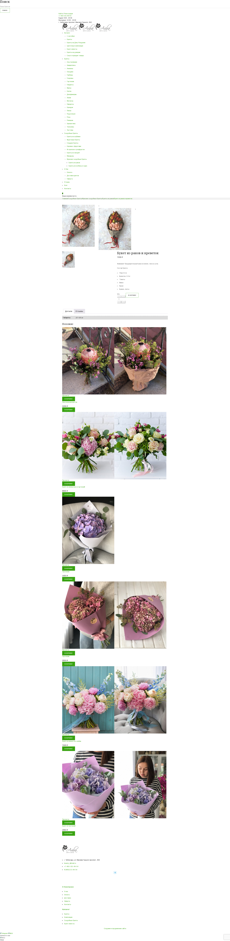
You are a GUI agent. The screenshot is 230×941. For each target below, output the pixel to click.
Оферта (67, 901)
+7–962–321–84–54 (71, 866)
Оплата (66, 894)
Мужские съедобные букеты (92, 198)
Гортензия (65, 571)
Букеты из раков (108, 198)
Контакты (67, 904)
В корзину (132, 295)
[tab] (68, 311)
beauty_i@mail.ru (70, 863)
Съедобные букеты (75, 198)
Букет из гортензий (68, 826)
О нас (66, 891)
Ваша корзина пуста (69, 196)
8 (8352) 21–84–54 (70, 869)
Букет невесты (69, 923)
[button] (68, 399)
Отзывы (79, 311)
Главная (65, 198)
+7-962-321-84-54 (65, 16)
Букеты (66, 914)
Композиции (68, 917)
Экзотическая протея (69, 402)
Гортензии (65, 656)
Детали (68, 311)
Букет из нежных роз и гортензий (73, 487)
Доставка (67, 898)
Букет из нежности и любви (71, 741)
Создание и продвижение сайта (115, 928)
